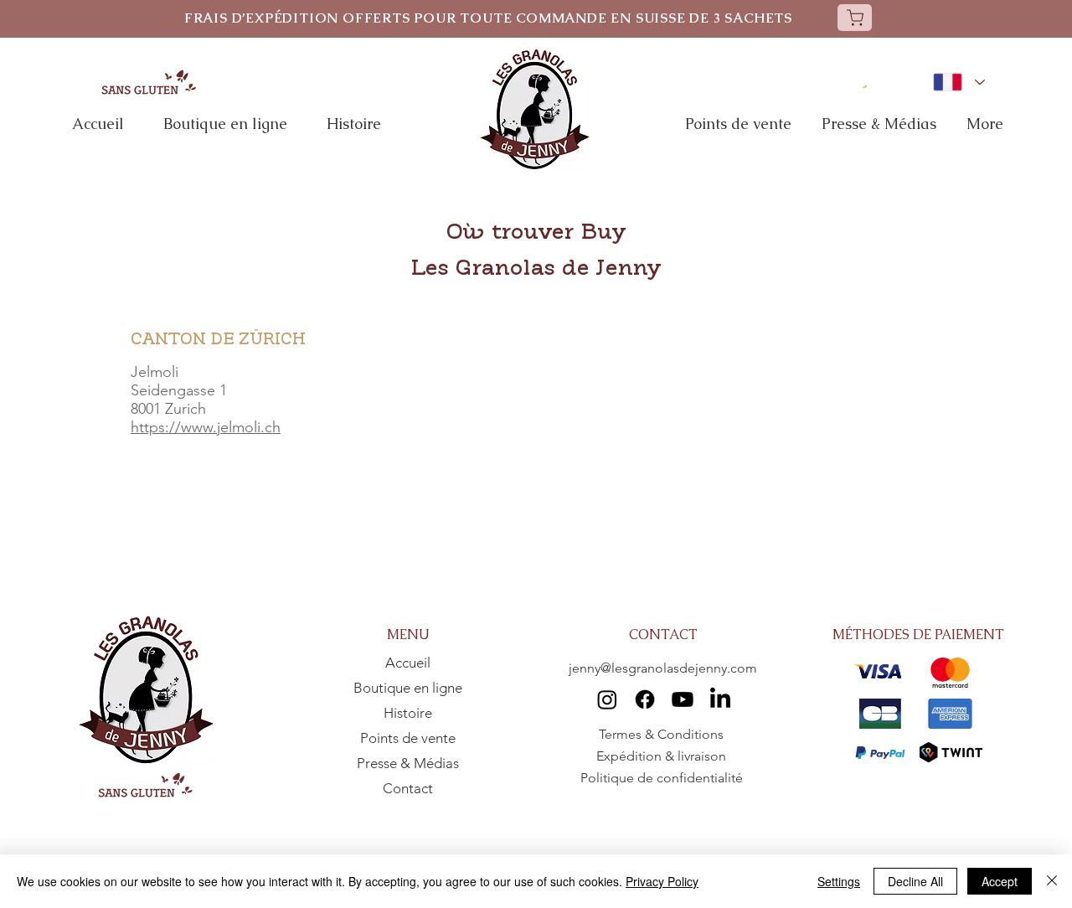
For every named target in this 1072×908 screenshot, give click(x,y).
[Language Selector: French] (959, 82)
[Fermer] (1052, 881)
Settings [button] (838, 881)
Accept (1000, 881)
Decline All (915, 881)
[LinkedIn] (720, 699)
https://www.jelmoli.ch (206, 427)
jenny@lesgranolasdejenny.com (663, 668)
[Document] (855, 17)
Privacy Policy (662, 881)
